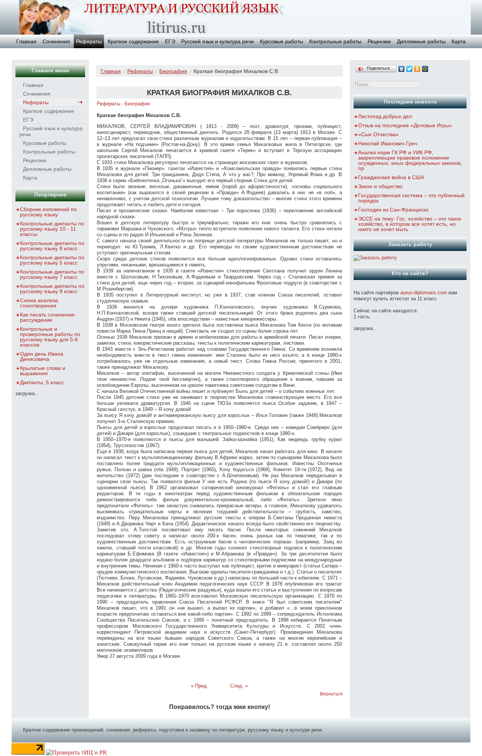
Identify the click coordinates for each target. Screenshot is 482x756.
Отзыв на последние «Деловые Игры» (405, 125)
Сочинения (56, 41)
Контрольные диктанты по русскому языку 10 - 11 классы (52, 229)
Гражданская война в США (391, 177)
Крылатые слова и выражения (42, 370)
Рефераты (89, 41)
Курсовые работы (281, 41)
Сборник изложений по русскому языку (48, 212)
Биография (173, 71)
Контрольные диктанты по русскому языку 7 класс (52, 274)
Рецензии (379, 41)
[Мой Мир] (425, 69)
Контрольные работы (335, 41)
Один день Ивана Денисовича (41, 356)
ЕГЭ (170, 41)
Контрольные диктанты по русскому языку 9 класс (52, 288)
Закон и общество (380, 186)
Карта (458, 41)
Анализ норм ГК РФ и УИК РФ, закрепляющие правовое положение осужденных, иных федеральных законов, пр (410, 160)
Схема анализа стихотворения (39, 303)
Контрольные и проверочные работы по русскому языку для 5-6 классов (50, 337)
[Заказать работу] (375, 257)
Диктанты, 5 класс (42, 382)
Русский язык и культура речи (217, 41)
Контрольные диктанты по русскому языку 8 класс (52, 245)
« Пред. (199, 686)
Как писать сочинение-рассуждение (48, 317)
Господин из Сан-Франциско (393, 210)
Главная (26, 41)
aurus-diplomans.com (423, 292)
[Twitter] (409, 69)
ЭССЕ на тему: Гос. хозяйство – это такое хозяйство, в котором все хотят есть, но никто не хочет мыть (409, 224)
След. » (239, 686)
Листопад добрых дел (385, 116)
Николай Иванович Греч (387, 143)
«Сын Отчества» (378, 134)
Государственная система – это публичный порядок (411, 198)
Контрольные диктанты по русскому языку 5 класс (52, 260)
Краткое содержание (133, 41)
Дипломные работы (421, 41)
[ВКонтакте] (402, 69)
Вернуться (331, 694)
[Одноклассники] (417, 69)
